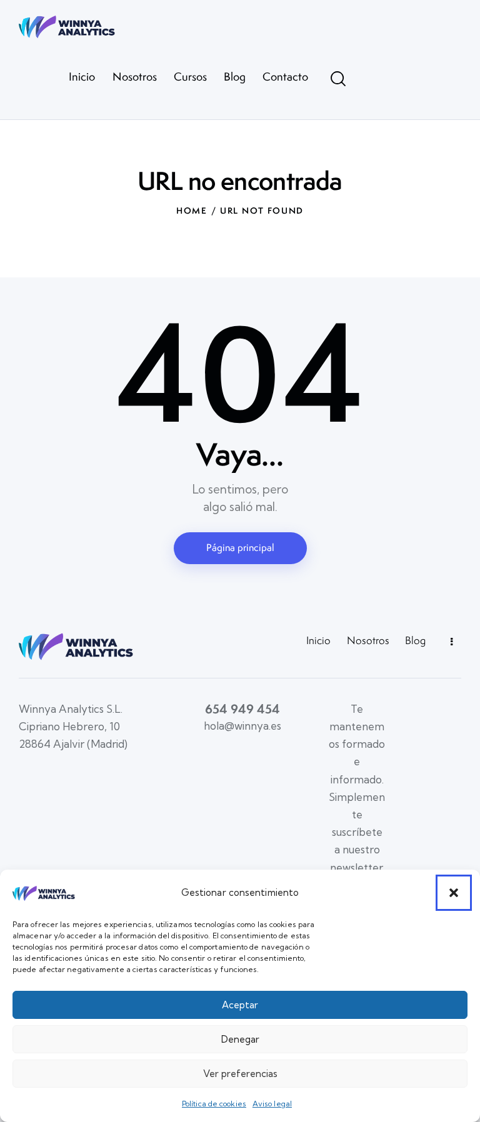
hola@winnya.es (242, 725)
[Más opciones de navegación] (447, 641)
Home (192, 210)
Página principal (240, 547)
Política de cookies (214, 1103)
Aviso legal (272, 1103)
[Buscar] (338, 79)
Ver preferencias (240, 1074)
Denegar (240, 1039)
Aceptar (240, 1005)
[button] (454, 892)
